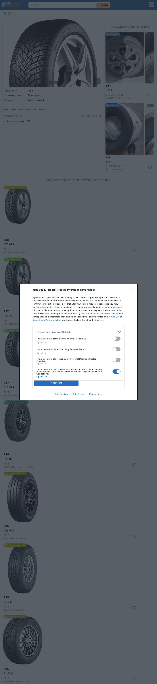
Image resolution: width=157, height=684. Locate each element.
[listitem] (78, 331)
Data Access (78, 394)
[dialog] (78, 342)
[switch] (117, 339)
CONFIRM (56, 383)
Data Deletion (61, 394)
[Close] (131, 290)
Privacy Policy (96, 394)
